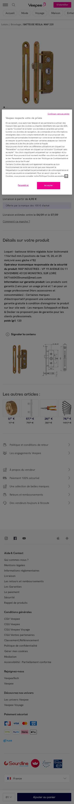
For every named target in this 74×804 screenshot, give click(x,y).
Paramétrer (23, 185)
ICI (66, 176)
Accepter (48, 185)
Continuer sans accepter (59, 114)
